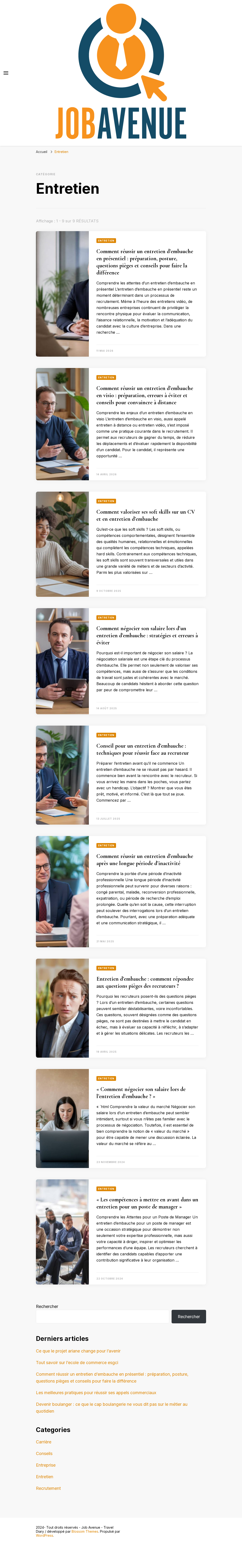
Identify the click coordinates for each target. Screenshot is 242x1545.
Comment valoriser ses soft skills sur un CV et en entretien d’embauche (145, 515)
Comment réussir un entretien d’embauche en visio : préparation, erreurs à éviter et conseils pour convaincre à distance (144, 395)
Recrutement (48, 1488)
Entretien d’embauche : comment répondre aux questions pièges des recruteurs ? (145, 982)
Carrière (43, 1441)
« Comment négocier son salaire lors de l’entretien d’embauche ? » (141, 1093)
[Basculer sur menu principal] (6, 73)
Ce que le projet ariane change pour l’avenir (78, 1350)
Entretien (106, 240)
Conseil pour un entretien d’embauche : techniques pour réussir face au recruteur (142, 749)
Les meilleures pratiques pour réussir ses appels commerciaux (96, 1392)
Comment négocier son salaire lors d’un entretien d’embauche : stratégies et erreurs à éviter (147, 635)
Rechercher (47, 1306)
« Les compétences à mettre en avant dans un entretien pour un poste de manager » (147, 1203)
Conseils (44, 1453)
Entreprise (46, 1465)
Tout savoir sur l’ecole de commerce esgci (77, 1362)
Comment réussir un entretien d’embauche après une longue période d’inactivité (144, 860)
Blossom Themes (85, 1531)
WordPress (44, 1535)
